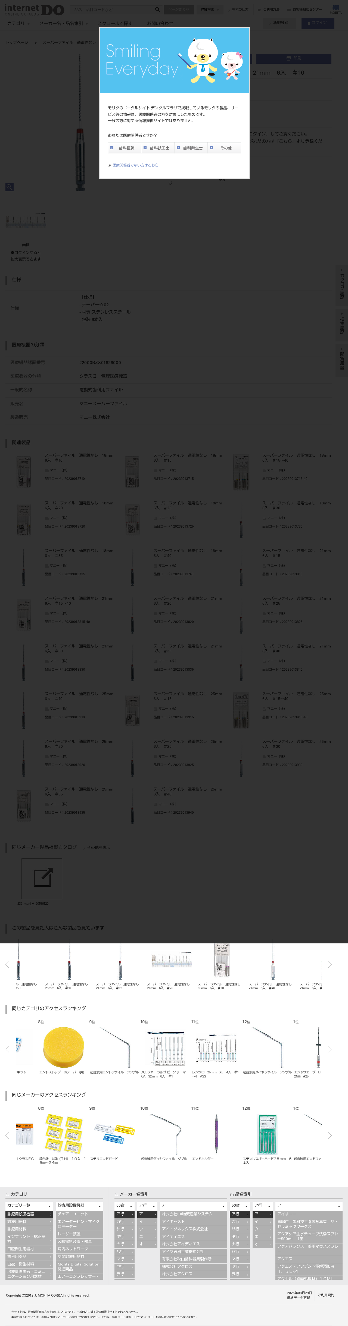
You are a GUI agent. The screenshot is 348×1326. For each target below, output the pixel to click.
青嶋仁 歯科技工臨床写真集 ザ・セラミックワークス (307, 1224)
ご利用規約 (326, 1295)
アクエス (285, 1259)
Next (330, 964)
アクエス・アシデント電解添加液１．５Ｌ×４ (305, 1269)
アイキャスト (173, 1222)
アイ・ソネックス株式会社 (185, 1229)
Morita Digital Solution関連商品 (79, 1267)
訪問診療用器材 (71, 1257)
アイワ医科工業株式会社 (183, 1252)
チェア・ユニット (73, 1214)
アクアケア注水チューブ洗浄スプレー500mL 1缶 (307, 1237)
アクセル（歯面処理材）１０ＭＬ (305, 1279)
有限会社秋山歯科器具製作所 (187, 1259)
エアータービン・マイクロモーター (79, 1224)
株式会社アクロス (177, 1267)
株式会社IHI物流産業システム (187, 1214)
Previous (7, 964)
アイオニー (286, 1214)
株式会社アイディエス (181, 1244)
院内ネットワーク (73, 1249)
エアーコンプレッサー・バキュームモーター (79, 1279)
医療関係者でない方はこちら (136, 166)
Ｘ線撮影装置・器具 (75, 1242)
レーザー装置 (69, 1234)
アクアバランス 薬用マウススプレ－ (307, 1249)
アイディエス (173, 1237)
